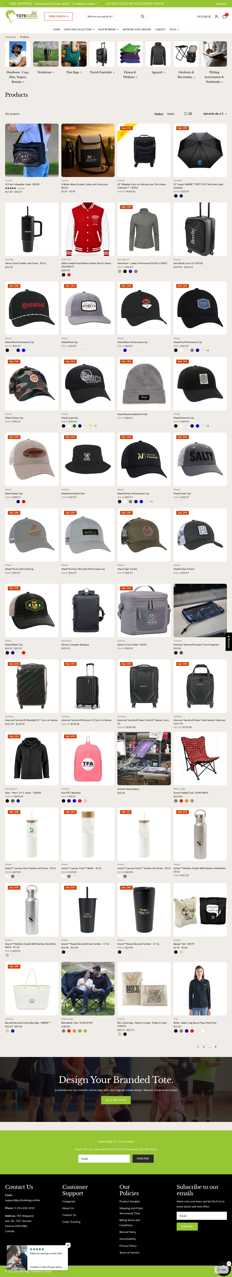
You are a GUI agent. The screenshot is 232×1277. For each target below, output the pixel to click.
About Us (68, 1208)
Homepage (10, 37)
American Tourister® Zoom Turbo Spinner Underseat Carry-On (200, 722)
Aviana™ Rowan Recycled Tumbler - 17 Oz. (138, 944)
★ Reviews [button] (228, 641)
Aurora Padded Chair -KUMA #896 (191, 792)
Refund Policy (127, 1231)
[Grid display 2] (190, 114)
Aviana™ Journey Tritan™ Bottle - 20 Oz (81, 868)
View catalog (57, 16)
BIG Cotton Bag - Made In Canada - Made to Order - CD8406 (142, 1024)
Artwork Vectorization (128, 789)
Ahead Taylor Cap (182, 493)
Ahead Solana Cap (13, 493)
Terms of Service (129, 1252)
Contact (160, 29)
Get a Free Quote (116, 1100)
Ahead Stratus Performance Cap (133, 493)
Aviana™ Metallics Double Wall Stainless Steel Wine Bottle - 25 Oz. (30, 946)
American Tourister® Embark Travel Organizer (196, 644)
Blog (173, 29)
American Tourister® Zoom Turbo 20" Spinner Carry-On (143, 722)
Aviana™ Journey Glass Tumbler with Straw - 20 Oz (30, 868)
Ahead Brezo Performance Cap (132, 342)
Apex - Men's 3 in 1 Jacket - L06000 (23, 792)
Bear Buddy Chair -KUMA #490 (77, 1022)
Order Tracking (71, 1221)
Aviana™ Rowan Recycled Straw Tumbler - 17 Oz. (85, 944)
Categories (68, 1201)
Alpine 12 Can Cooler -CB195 (132, 644)
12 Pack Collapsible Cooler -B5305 (22, 184)
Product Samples (129, 1201)
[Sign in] (216, 16)
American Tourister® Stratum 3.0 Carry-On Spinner (86, 720)
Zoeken (142, 16)
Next (223, 1046)
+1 (95, 425)
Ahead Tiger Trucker (127, 569)
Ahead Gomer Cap (14, 417)
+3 (207, 425)
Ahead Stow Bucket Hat (73, 493)
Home (56, 29)
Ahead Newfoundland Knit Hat (132, 414)
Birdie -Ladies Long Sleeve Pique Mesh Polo (195, 1022)
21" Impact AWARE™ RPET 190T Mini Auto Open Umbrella (198, 186)
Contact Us (69, 1214)
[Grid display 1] (185, 114)
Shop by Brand (107, 29)
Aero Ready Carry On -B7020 (188, 263)
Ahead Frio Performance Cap (188, 342)
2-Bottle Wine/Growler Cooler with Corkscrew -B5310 (85, 186)
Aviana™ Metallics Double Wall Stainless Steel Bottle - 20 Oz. (200, 870)
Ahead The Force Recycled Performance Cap (83, 569)
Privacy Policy (128, 1245)
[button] (67, 1245)
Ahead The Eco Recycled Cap (19, 569)
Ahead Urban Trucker (184, 569)
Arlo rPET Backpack (71, 792)
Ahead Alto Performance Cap (19, 342)
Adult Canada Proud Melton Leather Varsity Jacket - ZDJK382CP (86, 265)
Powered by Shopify (41, 1271)
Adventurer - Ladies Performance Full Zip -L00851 (142, 263)
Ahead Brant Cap (69, 342)
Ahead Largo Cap (69, 417)
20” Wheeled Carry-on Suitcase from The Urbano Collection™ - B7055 (141, 186)
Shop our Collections (78, 29)
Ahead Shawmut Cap (184, 417)
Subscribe (143, 1158)
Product (159, 113)
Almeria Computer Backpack (75, 644)
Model (170, 113)
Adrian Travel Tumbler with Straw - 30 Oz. (25, 263)
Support (221, 3)
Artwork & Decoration (137, 29)
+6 (207, 350)
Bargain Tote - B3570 (184, 944)
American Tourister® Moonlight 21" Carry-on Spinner (31, 720)
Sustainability (127, 1238)
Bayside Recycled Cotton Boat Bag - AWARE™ (28, 1022)
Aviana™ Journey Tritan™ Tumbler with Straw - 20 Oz (144, 868)
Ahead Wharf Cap (13, 644)
